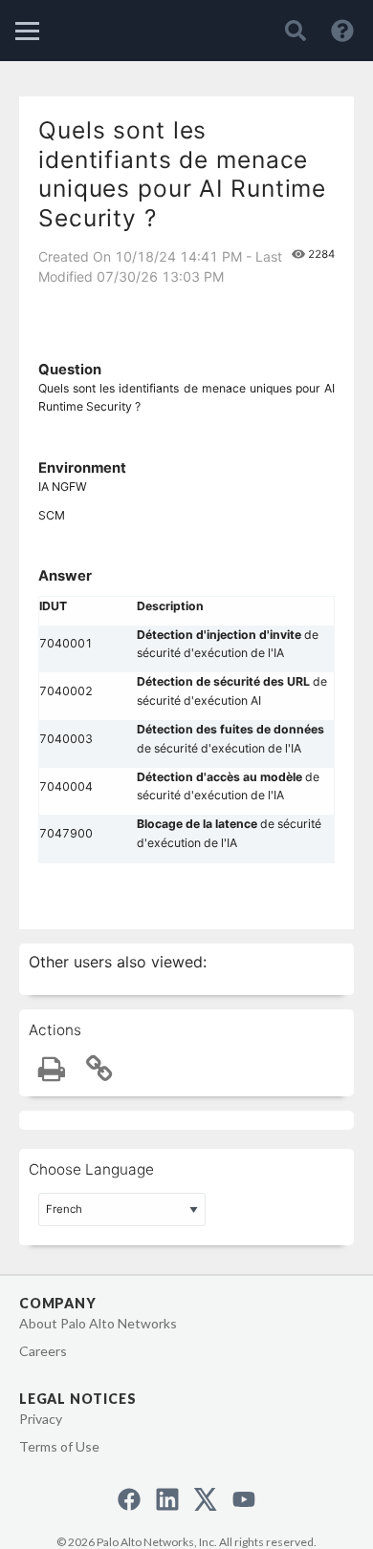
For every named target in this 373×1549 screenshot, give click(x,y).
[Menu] (27, 31)
